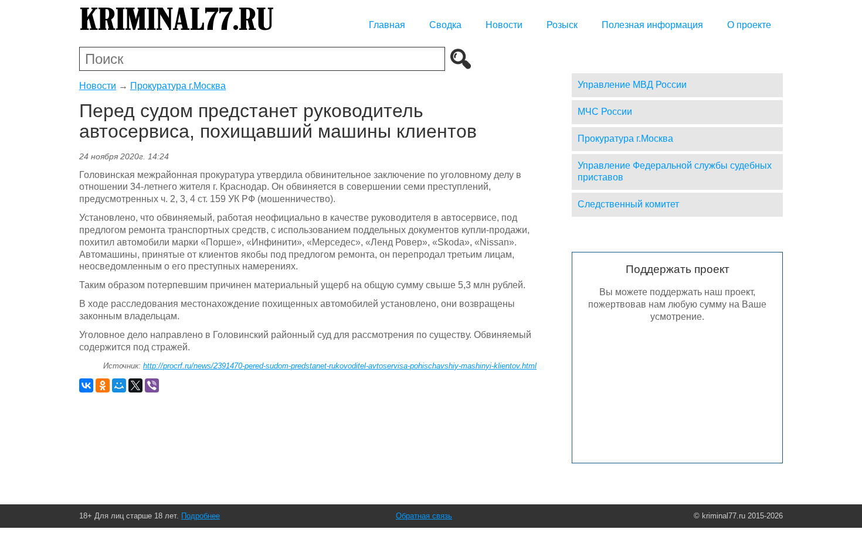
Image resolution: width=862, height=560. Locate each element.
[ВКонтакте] (86, 385)
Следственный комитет (628, 204)
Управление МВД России (632, 85)
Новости (504, 25)
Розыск (562, 25)
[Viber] (152, 385)
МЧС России (605, 112)
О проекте (749, 25)
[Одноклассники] (103, 385)
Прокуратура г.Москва (178, 86)
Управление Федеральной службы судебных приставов (675, 172)
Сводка (445, 25)
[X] (135, 385)
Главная (387, 25)
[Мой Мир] (119, 385)
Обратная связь (424, 515)
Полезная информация (652, 25)
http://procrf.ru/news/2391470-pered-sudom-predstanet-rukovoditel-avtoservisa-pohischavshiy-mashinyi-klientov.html (340, 365)
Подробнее (200, 515)
